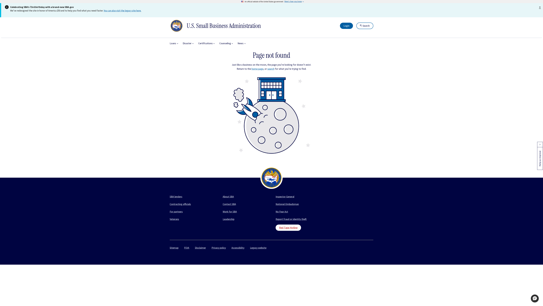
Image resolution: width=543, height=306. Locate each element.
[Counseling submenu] (232, 43)
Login (346, 25)
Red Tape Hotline (288, 227)
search (270, 68)
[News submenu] (245, 43)
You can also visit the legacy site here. (122, 10)
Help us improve (539, 158)
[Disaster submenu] (193, 43)
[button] (535, 298)
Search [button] (366, 25)
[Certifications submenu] (214, 43)
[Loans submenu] (177, 43)
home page (257, 68)
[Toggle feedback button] (540, 144)
